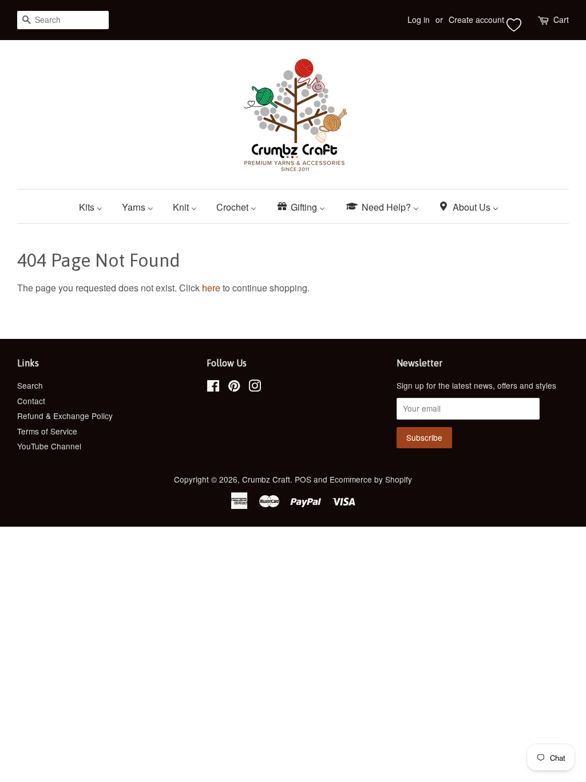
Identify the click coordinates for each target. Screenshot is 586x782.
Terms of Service (47, 431)
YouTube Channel (49, 446)
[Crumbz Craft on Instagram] (254, 387)
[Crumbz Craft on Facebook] (213, 387)
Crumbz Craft (266, 479)
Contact (31, 400)
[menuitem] (95, 206)
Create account (476, 19)
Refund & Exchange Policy (65, 415)
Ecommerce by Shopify (371, 479)
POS (303, 479)
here (211, 287)
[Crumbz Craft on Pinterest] (234, 387)
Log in (418, 19)
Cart (561, 19)
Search (30, 385)
